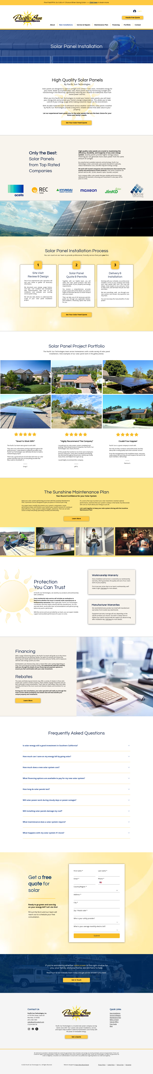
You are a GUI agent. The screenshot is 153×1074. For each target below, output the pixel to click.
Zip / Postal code (80, 911)
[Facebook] (32, 1029)
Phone (101, 879)
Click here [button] (104, 588)
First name (78, 871)
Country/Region (80, 887)
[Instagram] (29, 1029)
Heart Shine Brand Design (82, 1065)
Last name (102, 871)
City (76, 903)
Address (77, 895)
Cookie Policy (111, 1065)
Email (76, 879)
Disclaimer (128, 1065)
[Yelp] (36, 1029)
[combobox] (97, 890)
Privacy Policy (102, 1065)
